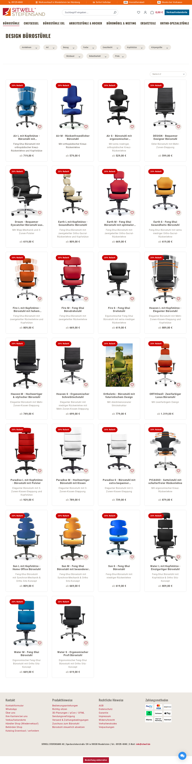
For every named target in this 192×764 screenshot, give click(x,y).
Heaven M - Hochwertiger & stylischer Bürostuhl (26, 395)
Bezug (66, 47)
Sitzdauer (70, 56)
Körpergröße (156, 47)
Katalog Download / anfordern (22, 730)
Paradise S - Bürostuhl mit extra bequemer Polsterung (119, 481)
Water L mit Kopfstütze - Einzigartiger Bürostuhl (165, 568)
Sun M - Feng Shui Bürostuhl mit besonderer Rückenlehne (73, 568)
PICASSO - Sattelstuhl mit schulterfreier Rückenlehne (165, 481)
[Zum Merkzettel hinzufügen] (40, 127)
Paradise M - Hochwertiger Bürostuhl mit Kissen (73, 481)
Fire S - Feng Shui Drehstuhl (119, 309)
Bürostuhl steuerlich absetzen (68, 727)
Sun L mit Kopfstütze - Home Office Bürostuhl (27, 568)
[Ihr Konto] (145, 12)
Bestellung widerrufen (96, 760)
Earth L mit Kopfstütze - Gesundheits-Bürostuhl (73, 223)
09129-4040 (17, 2)
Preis (117, 56)
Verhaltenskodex (108, 723)
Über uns (10, 712)
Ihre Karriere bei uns (17, 716)
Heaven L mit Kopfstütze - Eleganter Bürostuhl (165, 309)
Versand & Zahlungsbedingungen (70, 720)
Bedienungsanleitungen (65, 705)
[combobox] (87, 12)
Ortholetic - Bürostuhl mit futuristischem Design (119, 395)
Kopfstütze (132, 47)
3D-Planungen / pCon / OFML (68, 712)
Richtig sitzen (59, 709)
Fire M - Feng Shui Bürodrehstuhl (73, 309)
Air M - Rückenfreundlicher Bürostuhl (73, 137)
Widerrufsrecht (107, 720)
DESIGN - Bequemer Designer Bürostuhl (165, 137)
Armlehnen (26, 47)
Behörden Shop (14, 727)
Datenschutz (106, 709)
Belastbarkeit (95, 56)
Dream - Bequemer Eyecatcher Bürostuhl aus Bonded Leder (26, 223)
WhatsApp (11, 709)
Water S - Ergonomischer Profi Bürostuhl (72, 654)
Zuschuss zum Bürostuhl (66, 723)
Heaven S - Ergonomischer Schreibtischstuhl (72, 395)
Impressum (105, 716)
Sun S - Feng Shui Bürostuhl (119, 568)
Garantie (103, 712)
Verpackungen (106, 727)
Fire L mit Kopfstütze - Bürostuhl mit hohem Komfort (26, 309)
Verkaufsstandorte (176, 12)
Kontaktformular (15, 705)
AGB (101, 705)
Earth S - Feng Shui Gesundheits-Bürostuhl (165, 223)
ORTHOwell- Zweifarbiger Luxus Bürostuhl (165, 395)
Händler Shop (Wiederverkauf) (22, 723)
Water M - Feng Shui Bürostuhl (26, 654)
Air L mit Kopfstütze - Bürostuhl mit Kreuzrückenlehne (26, 137)
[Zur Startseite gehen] (24, 12)
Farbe (85, 47)
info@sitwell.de (143, 744)
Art (47, 47)
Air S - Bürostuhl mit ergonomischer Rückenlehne (119, 137)
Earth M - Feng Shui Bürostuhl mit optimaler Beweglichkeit (119, 223)
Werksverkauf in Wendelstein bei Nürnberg (59, 2)
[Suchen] (115, 12)
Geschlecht (107, 47)
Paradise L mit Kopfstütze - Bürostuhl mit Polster (27, 481)
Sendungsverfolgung (63, 716)
